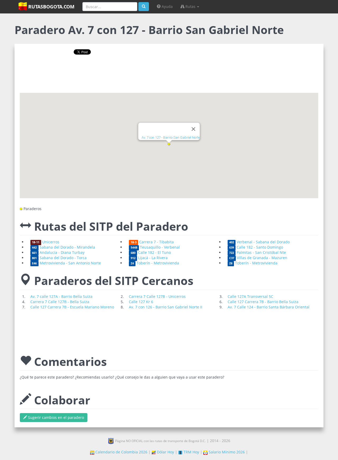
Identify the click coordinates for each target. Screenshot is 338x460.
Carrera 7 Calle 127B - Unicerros (157, 296)
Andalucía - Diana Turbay (58, 252)
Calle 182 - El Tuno (151, 252)
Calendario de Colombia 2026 (120, 451)
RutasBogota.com (50, 6)
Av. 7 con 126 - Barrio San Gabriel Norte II (165, 306)
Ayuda (167, 6)
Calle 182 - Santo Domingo (256, 247)
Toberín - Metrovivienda (155, 262)
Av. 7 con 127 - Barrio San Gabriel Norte (171, 138)
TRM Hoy (190, 451)
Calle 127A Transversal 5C (250, 296)
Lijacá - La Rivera (149, 257)
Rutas (190, 6)
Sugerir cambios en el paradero (55, 417)
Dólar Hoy (165, 451)
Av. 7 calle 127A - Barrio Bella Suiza (61, 296)
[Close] (193, 129)
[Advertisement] (169, 76)
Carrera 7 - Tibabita (152, 241)
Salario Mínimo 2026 (226, 451)
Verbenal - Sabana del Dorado (259, 241)
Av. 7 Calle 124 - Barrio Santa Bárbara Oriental (268, 306)
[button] (169, 144)
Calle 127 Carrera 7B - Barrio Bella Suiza (263, 301)
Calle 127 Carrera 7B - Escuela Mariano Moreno (72, 306)
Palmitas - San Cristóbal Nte (257, 252)
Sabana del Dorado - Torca (59, 257)
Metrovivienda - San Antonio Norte (66, 262)
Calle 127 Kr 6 (141, 301)
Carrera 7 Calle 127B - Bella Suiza (59, 301)
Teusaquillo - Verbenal (155, 247)
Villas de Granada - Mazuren (258, 257)
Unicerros (45, 241)
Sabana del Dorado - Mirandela (63, 247)
